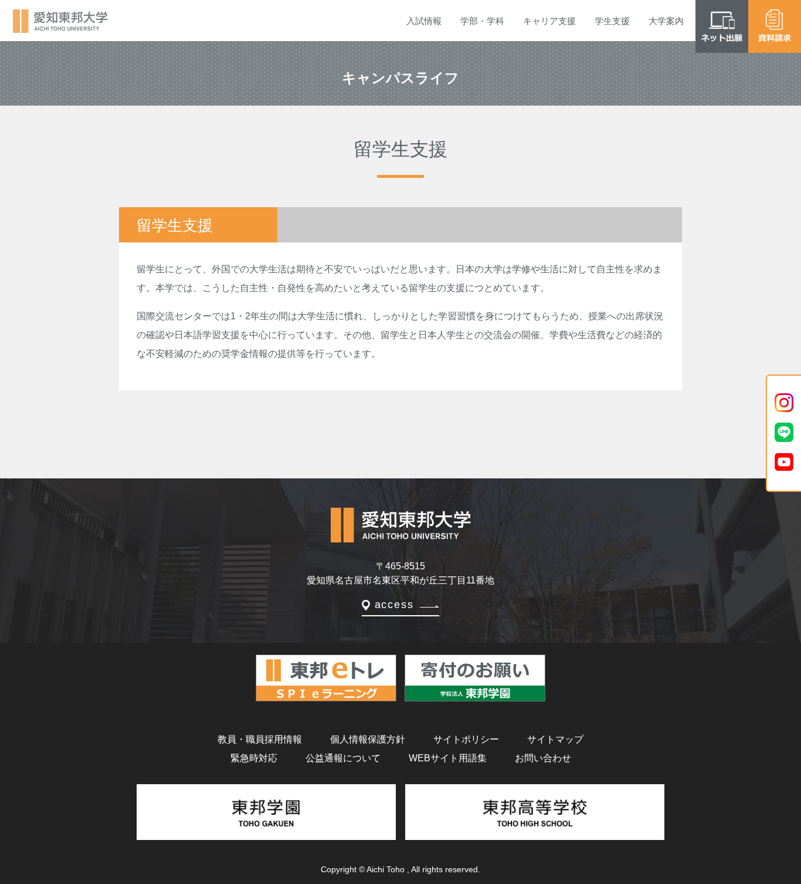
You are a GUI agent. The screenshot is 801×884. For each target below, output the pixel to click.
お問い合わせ (543, 758)
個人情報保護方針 (367, 739)
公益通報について (343, 758)
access (394, 604)
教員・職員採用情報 (260, 739)
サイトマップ (555, 739)
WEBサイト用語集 (448, 758)
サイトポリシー (466, 739)
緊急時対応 (253, 758)
